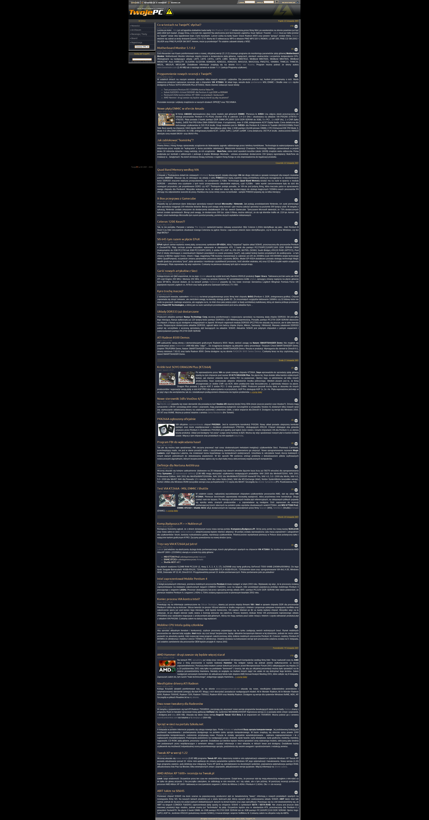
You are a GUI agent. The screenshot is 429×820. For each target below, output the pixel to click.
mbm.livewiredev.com (167, 67)
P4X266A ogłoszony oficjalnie (176, 418)
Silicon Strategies (209, 604)
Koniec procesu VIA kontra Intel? (178, 599)
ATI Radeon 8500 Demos (173, 337)
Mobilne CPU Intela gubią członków (180, 625)
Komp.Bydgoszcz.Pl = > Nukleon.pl (179, 523)
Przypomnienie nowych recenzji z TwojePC (184, 73)
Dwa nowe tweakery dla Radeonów (180, 703)
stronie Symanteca (266, 482)
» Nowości (135, 25)
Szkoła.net (228, 729)
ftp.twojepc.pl (196, 717)
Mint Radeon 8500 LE (222, 30)
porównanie (256, 82)
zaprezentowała (196, 424)
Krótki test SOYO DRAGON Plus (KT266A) (184, 367)
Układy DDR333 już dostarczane (178, 311)
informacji (203, 175)
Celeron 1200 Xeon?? (171, 221)
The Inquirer (200, 227)
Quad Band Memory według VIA (178, 169)
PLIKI (218, 67)
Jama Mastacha (215, 412)
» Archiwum (135, 30)
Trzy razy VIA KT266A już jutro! (177, 543)
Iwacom (263, 508)
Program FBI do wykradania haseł (179, 442)
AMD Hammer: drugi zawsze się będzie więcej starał (187, 97)
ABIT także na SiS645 (171, 790)
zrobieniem (180, 346)
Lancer (160, 549)
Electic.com (165, 404)
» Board (133, 38)
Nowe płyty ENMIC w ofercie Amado (180, 108)
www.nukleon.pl (188, 532)
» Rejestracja (136, 42)
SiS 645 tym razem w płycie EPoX (178, 239)
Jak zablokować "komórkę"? (175, 140)
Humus (288, 709)
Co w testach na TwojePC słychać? (179, 24)
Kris (175, 30)
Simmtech (277, 508)
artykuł (253, 279)
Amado (295, 508)
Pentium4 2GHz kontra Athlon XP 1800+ (182, 95)
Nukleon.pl (214, 282)
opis (290, 82)
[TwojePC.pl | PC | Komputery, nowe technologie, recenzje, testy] (134, 3)
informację (194, 297)
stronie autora (280, 767)
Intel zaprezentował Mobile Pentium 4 (182, 578)
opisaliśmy (197, 660)
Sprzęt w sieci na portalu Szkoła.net (180, 724)
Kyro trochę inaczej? (170, 291)
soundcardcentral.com (167, 717)
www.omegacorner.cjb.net (227, 689)
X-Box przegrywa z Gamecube (176, 198)
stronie (202, 276)
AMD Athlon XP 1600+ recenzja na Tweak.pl (185, 773)
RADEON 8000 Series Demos (247, 351)
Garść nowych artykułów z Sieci (177, 270)
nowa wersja (182, 758)
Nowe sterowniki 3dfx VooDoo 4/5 (179, 398)
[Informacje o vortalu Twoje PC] (153, 3)
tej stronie (194, 697)
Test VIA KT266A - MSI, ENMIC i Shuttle (182, 488)
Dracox (295, 36)
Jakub (276, 33)
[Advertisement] (239, 11)
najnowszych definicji (185, 473)
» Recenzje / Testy (138, 34)
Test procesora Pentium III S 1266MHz (181, 89)
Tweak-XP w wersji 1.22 (172, 752)
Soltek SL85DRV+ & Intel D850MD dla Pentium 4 (186, 92)
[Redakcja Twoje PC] (174, 3)
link (269, 784)
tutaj (236, 436)
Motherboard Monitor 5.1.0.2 (176, 47)
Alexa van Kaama (245, 64)
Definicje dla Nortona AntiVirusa (178, 465)
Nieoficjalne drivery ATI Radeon (177, 683)
